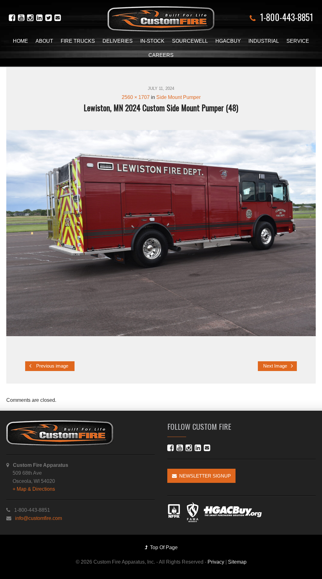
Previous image (51, 366)
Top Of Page (162, 547)
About (44, 41)
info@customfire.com (38, 518)
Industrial (263, 41)
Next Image (275, 366)
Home (20, 41)
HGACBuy (228, 41)
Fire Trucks (78, 41)
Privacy (216, 562)
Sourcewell (190, 41)
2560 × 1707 (136, 97)
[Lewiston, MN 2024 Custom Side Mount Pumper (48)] (161, 233)
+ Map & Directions (34, 489)
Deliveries (118, 41)
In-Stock (152, 41)
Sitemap (237, 562)
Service (297, 41)
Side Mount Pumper (178, 97)
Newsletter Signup (204, 475)
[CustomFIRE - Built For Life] (161, 19)
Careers (161, 55)
